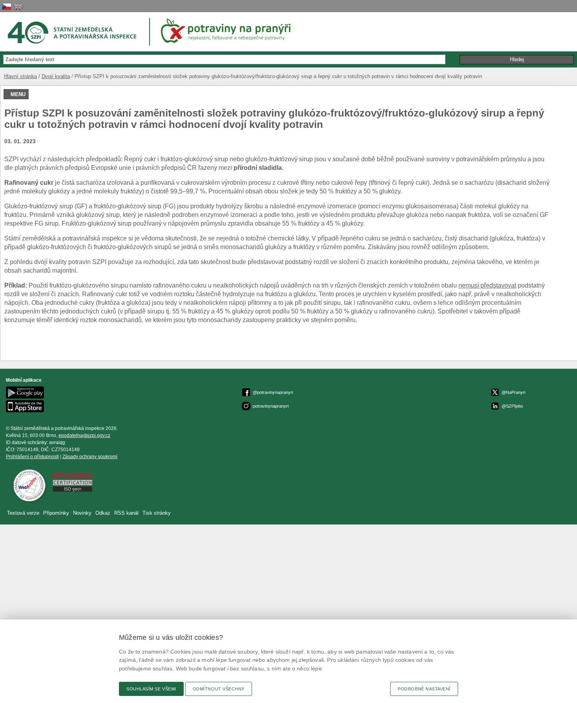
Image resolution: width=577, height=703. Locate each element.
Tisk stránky (156, 513)
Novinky (82, 513)
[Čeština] (6, 6)
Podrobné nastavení (424, 689)
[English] (18, 6)
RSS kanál (126, 513)
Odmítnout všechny (219, 689)
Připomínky (57, 513)
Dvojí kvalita (56, 76)
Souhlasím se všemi (151, 689)
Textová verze (23, 513)
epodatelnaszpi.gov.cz (84, 435)
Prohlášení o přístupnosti (32, 456)
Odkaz (103, 513)
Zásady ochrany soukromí (89, 456)
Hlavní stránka (20, 76)
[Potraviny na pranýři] (228, 30)
